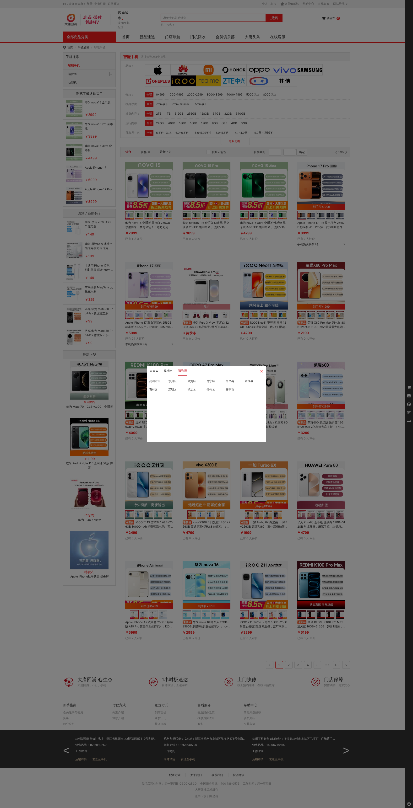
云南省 (154, 371)
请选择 (182, 370)
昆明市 (168, 371)
